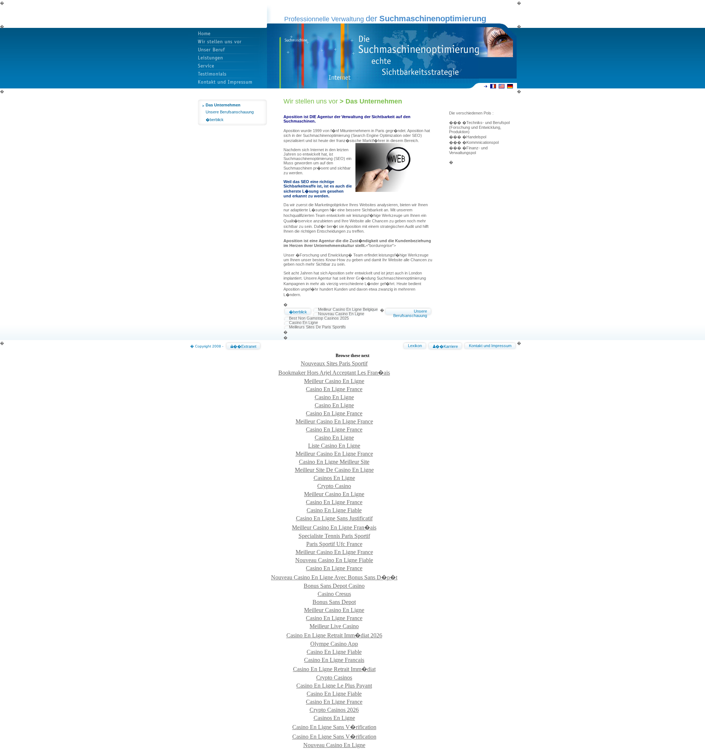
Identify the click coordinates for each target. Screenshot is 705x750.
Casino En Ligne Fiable (334, 510)
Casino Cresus (334, 594)
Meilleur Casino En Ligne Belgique (348, 309)
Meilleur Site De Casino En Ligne (334, 470)
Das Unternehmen (223, 105)
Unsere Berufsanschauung (230, 112)
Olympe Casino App (334, 644)
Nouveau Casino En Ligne (341, 314)
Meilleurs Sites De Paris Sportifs (317, 327)
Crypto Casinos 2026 (334, 710)
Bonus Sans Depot (334, 602)
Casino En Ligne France (334, 389)
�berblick (215, 119)
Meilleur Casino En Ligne (334, 381)
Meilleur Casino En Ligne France (334, 421)
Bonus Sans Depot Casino (334, 586)
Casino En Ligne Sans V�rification (334, 727)
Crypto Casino (334, 486)
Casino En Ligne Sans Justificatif (334, 518)
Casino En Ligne (303, 322)
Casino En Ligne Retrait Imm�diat (334, 669)
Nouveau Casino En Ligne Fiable (334, 560)
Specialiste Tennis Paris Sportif (334, 536)
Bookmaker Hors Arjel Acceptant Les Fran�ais (334, 372)
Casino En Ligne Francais (334, 660)
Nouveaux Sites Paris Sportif (334, 363)
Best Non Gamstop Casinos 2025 (319, 318)
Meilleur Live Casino (334, 626)
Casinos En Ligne (334, 478)
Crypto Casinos (334, 677)
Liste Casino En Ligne (334, 446)
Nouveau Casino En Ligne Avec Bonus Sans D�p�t (334, 577)
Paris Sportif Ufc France (334, 544)
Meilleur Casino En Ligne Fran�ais (334, 527)
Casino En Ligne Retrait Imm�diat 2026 (334, 635)
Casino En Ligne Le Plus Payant (334, 685)
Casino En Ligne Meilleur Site (334, 462)
